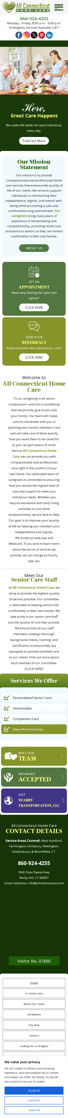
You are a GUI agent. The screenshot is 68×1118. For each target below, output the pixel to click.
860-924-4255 (34, 19)
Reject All (34, 1110)
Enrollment (34, 1014)
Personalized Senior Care (32, 698)
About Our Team (34, 1004)
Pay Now (34, 1025)
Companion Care (26, 719)
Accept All (34, 1090)
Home (34, 983)
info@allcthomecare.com (46, 883)
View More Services (28, 729)
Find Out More (34, 141)
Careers (34, 1035)
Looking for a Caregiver (34, 1046)
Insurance (34, 777)
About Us (34, 248)
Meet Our (27, 757)
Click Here (34, 307)
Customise (34, 1100)
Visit (39, 800)
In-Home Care (34, 993)
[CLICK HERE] (34, 669)
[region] (34, 1087)
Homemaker (22, 708)
